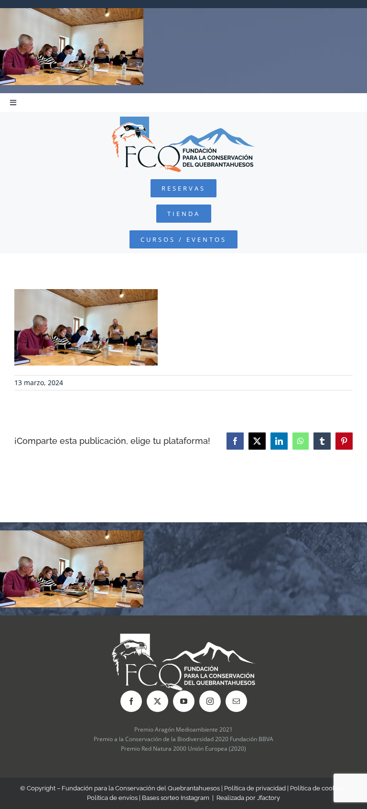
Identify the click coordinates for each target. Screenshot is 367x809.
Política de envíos (112, 797)
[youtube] (183, 701)
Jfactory (268, 797)
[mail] (236, 701)
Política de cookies (317, 788)
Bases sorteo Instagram (175, 797)
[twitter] (157, 701)
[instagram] (210, 701)
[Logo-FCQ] (183, 120)
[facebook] (131, 701)
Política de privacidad (255, 788)
